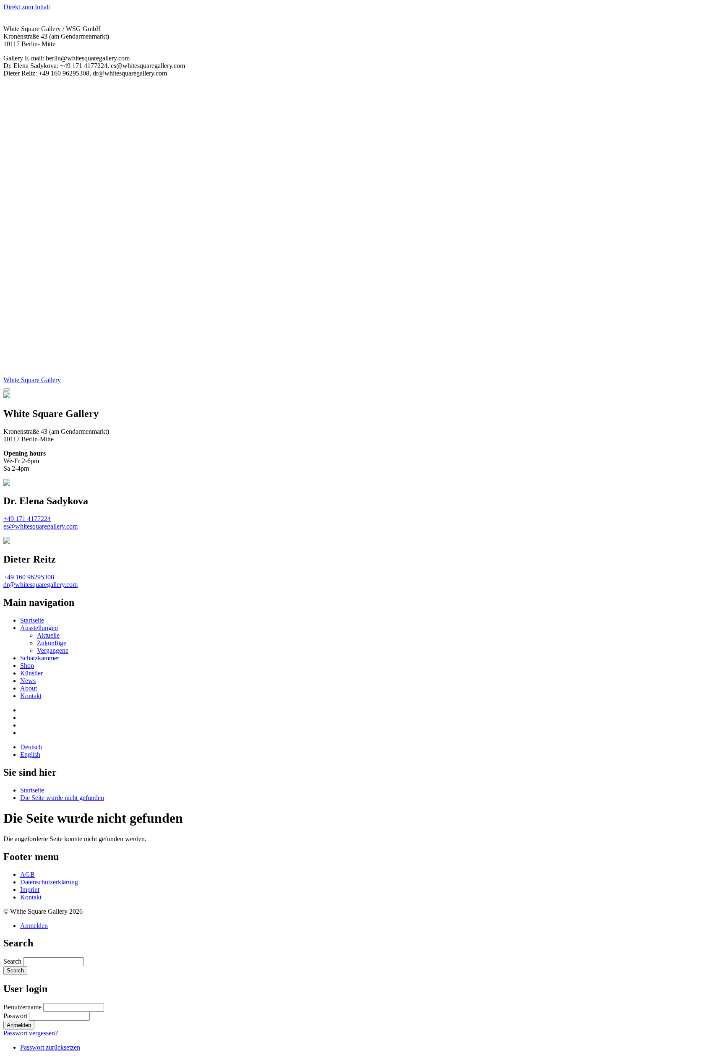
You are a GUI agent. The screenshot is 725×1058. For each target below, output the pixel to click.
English (30, 754)
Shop (27, 665)
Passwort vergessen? (30, 1033)
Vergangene (52, 650)
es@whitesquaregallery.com (40, 526)
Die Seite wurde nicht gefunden (62, 797)
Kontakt (31, 695)
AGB (27, 874)
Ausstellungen (39, 627)
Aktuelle (48, 635)
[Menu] (6, 389)
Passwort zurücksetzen (50, 1047)
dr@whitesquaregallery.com (40, 584)
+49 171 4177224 (27, 518)
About (28, 688)
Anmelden (34, 925)
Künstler (31, 673)
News (28, 680)
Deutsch (31, 747)
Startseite (32, 620)
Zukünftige (51, 642)
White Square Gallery (32, 379)
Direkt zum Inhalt (26, 6)
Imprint (29, 889)
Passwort (15, 1015)
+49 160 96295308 (28, 577)
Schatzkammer (39, 658)
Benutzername (22, 1007)
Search (12, 961)
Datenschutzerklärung (49, 882)
